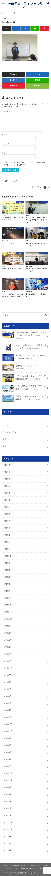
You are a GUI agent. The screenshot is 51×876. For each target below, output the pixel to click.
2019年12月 (7, 724)
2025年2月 (7, 500)
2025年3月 (7, 493)
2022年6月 (7, 640)
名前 (4, 135)
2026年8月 (7, 465)
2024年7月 (7, 521)
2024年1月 (7, 542)
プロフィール (15, 865)
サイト (4, 153)
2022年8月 (7, 633)
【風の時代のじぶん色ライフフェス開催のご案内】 (30, 387)
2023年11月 (7, 549)
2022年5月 (7, 647)
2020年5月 (7, 710)
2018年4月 (7, 801)
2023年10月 (7, 556)
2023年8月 (7, 570)
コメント (6, 112)
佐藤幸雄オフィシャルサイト (25, 5)
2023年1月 (7, 598)
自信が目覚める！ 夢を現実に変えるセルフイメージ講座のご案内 (30, 335)
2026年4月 (7, 472)
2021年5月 (7, 682)
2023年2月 (7, 591)
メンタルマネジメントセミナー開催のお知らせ (30, 357)
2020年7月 (7, 703)
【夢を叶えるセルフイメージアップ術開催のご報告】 (30, 377)
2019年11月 (7, 731)
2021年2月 (7, 689)
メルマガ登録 (43, 865)
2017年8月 (7, 836)
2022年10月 (7, 619)
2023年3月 (7, 584)
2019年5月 (7, 759)
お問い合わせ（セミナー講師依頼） (17, 868)
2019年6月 (7, 752)
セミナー (6, 418)
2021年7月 (7, 675)
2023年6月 (7, 577)
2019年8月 (7, 745)
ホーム (6, 865)
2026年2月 (7, 479)
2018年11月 (7, 773)
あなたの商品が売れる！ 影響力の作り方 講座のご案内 (30, 346)
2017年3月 (7, 850)
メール (5, 144)
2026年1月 (7, 486)
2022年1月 (7, 661)
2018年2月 (7, 808)
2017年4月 (7, 843)
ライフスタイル (9, 432)
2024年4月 (7, 528)
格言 (4, 446)
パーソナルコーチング (29, 865)
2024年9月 (7, 514)
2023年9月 (7, 563)
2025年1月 (7, 507)
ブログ (5, 425)
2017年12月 (7, 822)
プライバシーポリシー (38, 868)
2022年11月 (7, 612)
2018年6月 (7, 794)
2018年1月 (7, 815)
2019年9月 (7, 738)
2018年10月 (7, 780)
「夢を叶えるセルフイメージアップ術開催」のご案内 (30, 397)
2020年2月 (7, 717)
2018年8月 (7, 787)
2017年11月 (7, 829)
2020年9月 (7, 696)
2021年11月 (7, 668)
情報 (4, 439)
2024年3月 (7, 535)
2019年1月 (7, 766)
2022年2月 (7, 654)
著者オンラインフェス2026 (27, 367)
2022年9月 (7, 626)
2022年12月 (7, 605)
